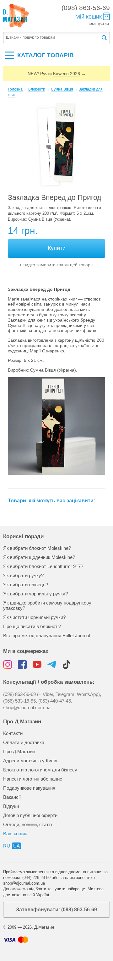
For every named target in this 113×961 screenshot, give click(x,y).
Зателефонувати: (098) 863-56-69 (56, 909)
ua (16, 845)
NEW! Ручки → (57, 73)
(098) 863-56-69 (86, 7)
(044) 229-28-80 (36, 877)
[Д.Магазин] (16, 16)
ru (6, 845)
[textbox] (52, 37)
